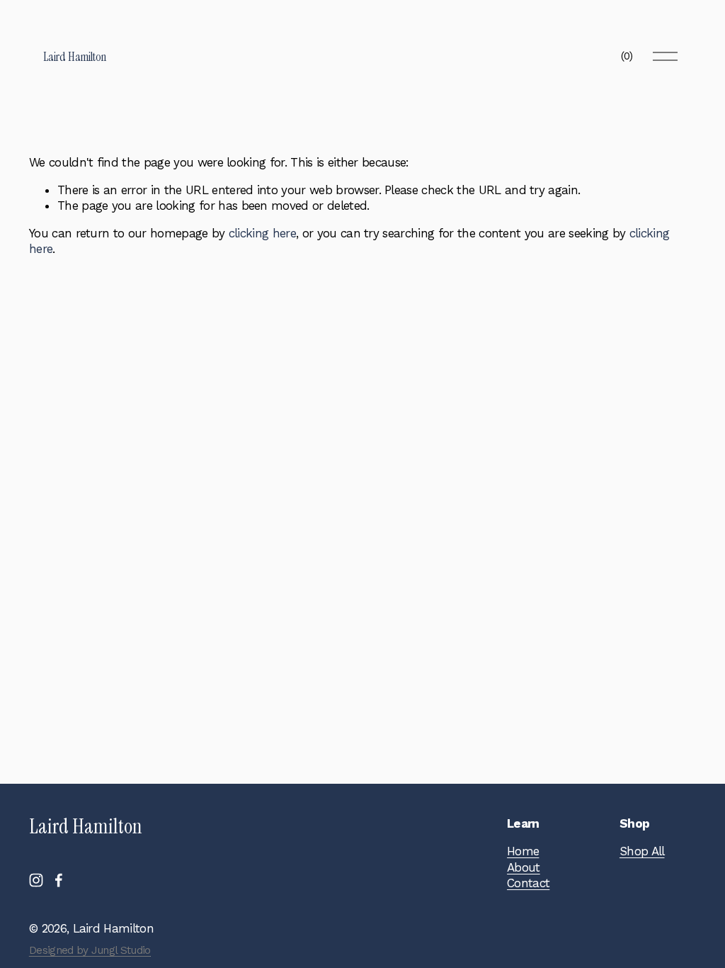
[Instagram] (36, 880)
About (523, 867)
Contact (528, 883)
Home (523, 851)
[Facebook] (59, 880)
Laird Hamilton (74, 56)
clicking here (262, 233)
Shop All (642, 851)
